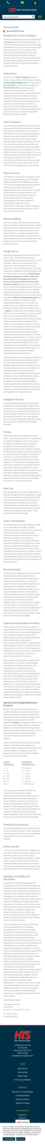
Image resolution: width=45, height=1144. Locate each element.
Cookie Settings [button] (9, 1139)
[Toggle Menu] (40, 17)
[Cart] (35, 3)
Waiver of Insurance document (26, 297)
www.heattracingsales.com (15, 82)
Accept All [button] (21, 1139)
